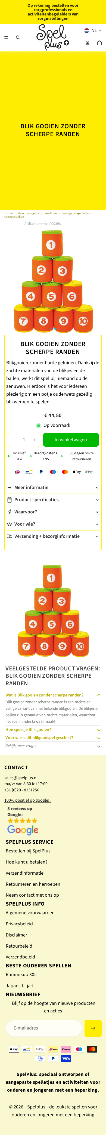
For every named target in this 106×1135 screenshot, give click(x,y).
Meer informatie (31, 487)
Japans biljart (20, 985)
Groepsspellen (14, 217)
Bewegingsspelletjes (76, 213)
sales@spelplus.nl (21, 778)
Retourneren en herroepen (33, 884)
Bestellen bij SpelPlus (28, 851)
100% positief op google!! (27, 800)
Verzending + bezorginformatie (47, 536)
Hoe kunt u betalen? (27, 862)
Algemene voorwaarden (30, 912)
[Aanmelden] (93, 1028)
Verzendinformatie (24, 873)
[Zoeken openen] (18, 37)
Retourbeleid (19, 946)
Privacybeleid (19, 923)
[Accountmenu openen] (87, 43)
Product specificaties (36, 499)
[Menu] (6, 37)
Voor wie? (24, 524)
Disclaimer (16, 935)
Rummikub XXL (21, 974)
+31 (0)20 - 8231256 (21, 790)
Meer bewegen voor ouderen (37, 213)
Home (8, 213)
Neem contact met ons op (32, 895)
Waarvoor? (25, 512)
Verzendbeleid (20, 957)
